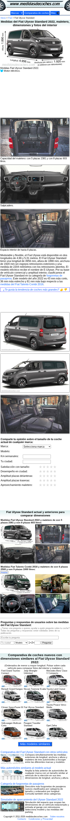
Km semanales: (10, 456)
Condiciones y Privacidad (41, 819)
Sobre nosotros (57, 816)
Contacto (22, 819)
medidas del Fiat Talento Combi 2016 (21, 284)
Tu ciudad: (7, 461)
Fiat (10, 18)
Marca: (4, 446)
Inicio (3, 18)
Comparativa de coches (36, 13)
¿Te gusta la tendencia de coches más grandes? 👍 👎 (35, 289)
